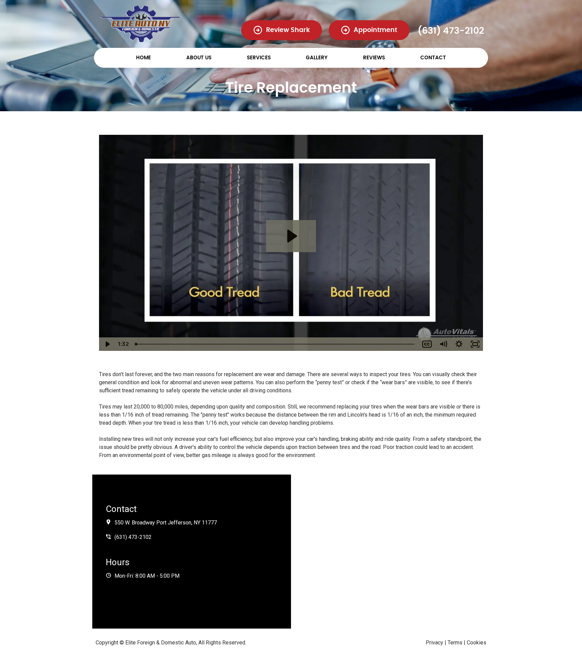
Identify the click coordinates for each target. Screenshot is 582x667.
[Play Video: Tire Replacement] (291, 236)
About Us (199, 57)
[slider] (275, 344)
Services (259, 57)
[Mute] (443, 344)
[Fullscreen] (475, 344)
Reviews (374, 57)
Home (143, 57)
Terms (455, 642)
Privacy (434, 642)
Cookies (476, 642)
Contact (433, 57)
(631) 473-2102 (451, 30)
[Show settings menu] (459, 344)
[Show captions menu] (427, 344)
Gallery (317, 57)
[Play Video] (107, 344)
